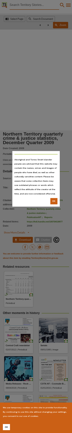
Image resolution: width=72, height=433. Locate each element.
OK (53, 201)
